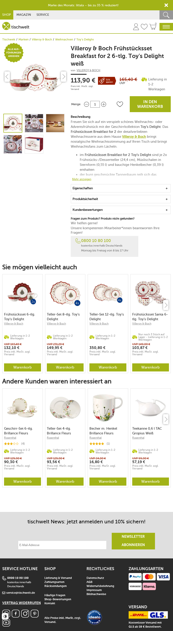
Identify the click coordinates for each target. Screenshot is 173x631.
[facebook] (16, 616)
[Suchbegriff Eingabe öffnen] (166, 15)
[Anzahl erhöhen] (103, 104)
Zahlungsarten (54, 582)
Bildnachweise (96, 594)
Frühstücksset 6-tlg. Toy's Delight (19, 316)
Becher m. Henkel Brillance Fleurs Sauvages (103, 431)
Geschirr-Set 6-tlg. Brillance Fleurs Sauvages (18, 431)
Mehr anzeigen (81, 179)
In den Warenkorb (150, 104)
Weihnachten (64, 39)
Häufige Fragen (54, 595)
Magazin (23, 15)
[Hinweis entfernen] (166, 5)
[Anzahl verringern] (86, 104)
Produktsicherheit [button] (85, 199)
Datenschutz (95, 578)
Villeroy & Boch (42, 39)
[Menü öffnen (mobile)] (166, 27)
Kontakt (49, 603)
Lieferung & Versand (58, 578)
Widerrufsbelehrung (100, 586)
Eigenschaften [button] (83, 188)
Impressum (94, 590)
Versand (75, 89)
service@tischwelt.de (20, 592)
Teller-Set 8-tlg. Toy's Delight (63, 316)
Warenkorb (22, 367)
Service (42, 15)
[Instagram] (25, 616)
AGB (89, 582)
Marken (23, 39)
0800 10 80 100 (96, 240)
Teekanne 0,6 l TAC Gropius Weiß (147, 431)
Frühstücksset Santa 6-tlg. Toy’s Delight (150, 316)
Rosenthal (10, 437)
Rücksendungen (55, 586)
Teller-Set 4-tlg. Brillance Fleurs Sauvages (59, 431)
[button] (120, 104)
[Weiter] (165, 305)
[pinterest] (35, 616)
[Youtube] (6, 625)
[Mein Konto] (136, 27)
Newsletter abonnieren (133, 541)
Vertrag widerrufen (21, 603)
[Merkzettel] (144, 27)
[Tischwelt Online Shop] (15, 26)
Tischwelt (8, 39)
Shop (6, 15)
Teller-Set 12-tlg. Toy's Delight (106, 316)
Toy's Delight (85, 39)
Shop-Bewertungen (57, 599)
